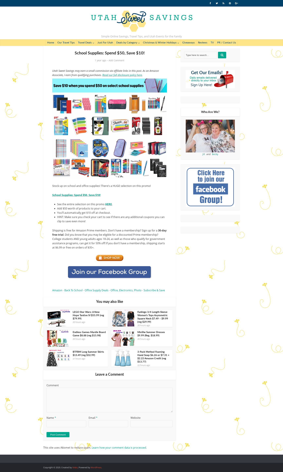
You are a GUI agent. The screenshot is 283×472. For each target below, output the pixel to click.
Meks (75, 467)
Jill (203, 154)
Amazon (57, 290)
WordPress (96, 467)
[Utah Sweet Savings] (142, 21)
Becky (215, 154)
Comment (53, 385)
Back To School (73, 290)
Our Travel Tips (66, 42)
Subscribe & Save (154, 290)
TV (212, 42)
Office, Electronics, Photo (126, 290)
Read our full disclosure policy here (122, 75)
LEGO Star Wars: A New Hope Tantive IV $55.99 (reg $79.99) (88, 315)
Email (93, 418)
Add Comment (116, 60)
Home (50, 42)
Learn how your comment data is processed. (119, 447)
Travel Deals (85, 42)
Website (136, 418)
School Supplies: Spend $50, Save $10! (76, 195)
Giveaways (188, 42)
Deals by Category (126, 42)
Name (51, 418)
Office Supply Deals (96, 290)
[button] (162, 83)
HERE (108, 204)
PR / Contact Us (226, 42)
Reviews (202, 42)
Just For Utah (105, 42)
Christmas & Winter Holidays (160, 42)
